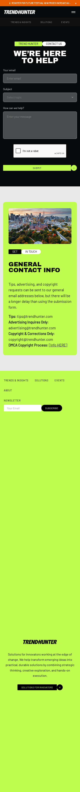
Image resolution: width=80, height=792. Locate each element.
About (8, 390)
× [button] (76, 3)
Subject (7, 89)
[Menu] (73, 12)
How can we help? (13, 108)
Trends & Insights (21, 22)
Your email (9, 70)
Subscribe (51, 408)
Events (65, 22)
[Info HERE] (58, 345)
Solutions (46, 22)
